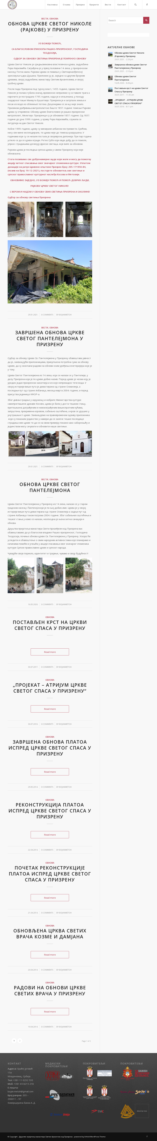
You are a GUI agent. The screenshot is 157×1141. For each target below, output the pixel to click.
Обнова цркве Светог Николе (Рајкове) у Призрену (50, 27)
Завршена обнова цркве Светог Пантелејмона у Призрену (50, 338)
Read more (50, 651)
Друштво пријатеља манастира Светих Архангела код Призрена (46, 1136)
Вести (44, 18)
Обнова (53, 18)
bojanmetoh (65, 314)
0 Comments (47, 314)
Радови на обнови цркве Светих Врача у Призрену (50, 990)
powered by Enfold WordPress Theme (89, 1136)
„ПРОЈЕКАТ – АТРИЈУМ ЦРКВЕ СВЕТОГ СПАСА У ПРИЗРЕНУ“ (50, 688)
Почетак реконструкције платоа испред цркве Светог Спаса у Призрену (50, 874)
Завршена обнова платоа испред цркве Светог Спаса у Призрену (49, 748)
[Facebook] (147, 4)
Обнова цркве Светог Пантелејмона (49, 487)
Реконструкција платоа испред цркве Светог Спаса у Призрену (49, 811)
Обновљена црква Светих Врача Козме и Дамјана (49, 934)
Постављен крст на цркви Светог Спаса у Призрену (50, 625)
